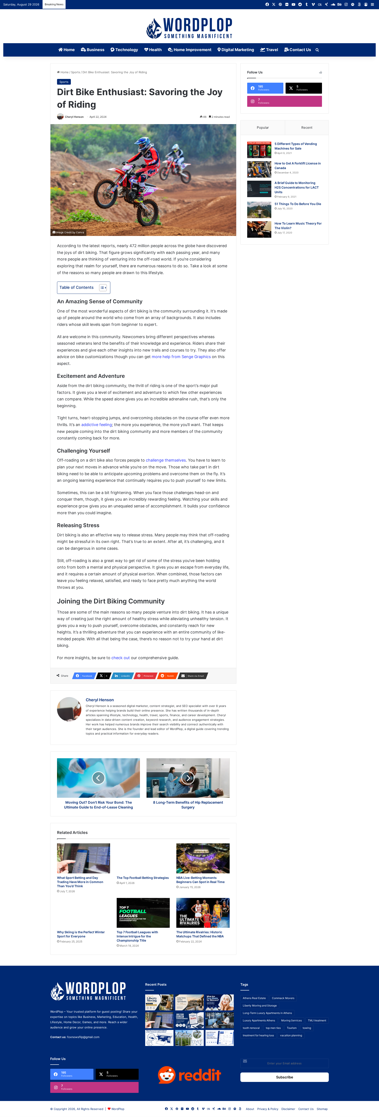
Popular (263, 127)
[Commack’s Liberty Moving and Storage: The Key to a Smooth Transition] (159, 1002)
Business (95, 49)
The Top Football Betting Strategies (143, 878)
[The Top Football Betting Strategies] (143, 858)
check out (120, 657)
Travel (271, 49)
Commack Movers (283, 998)
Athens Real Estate (254, 998)
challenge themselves (166, 460)
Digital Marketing (237, 49)
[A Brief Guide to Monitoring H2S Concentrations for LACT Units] (259, 189)
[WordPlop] (189, 28)
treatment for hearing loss (258, 1035)
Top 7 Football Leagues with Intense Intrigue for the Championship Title (137, 936)
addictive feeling (96, 424)
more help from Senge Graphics (181, 356)
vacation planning (291, 1035)
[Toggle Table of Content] (101, 287)
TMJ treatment (317, 1020)
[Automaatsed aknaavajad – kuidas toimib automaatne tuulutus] (189, 1038)
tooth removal (251, 1028)
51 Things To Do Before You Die (298, 204)
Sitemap (322, 1109)
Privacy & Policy (267, 1109)
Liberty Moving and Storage (260, 1005)
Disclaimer (288, 1109)
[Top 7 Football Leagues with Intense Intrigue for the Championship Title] (143, 913)
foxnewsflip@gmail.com (83, 1037)
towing (307, 1028)
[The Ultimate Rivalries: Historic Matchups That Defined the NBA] (202, 913)
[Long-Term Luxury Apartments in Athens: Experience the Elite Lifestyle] (189, 1002)
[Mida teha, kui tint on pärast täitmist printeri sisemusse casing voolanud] (159, 1038)
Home (69, 49)
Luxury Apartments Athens (259, 1020)
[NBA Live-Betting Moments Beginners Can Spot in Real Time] (202, 858)
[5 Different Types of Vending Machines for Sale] (259, 150)
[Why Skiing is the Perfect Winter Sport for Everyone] (83, 913)
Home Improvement (192, 49)
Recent (306, 127)
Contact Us (300, 49)
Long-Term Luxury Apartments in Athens (267, 1013)
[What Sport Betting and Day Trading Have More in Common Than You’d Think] (83, 858)
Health (155, 49)
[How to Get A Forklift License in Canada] (259, 169)
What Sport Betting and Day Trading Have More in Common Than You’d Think (80, 882)
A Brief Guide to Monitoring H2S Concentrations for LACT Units (297, 187)
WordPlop (117, 1109)
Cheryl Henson (74, 116)
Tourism (292, 1028)
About (250, 1109)
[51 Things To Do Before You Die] (259, 210)
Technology (126, 49)
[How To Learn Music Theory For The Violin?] (259, 229)
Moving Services (291, 1020)
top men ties (273, 1028)
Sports (75, 72)
